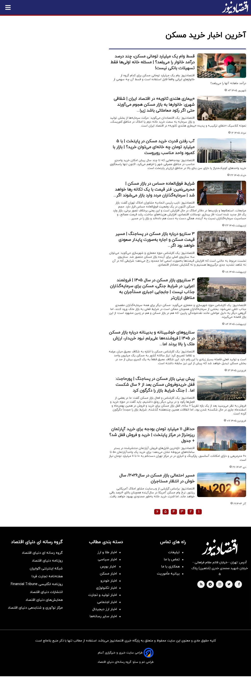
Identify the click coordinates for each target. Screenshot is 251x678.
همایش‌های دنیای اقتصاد (44, 600)
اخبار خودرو (108, 580)
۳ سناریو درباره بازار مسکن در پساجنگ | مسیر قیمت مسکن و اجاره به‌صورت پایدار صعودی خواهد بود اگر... (155, 240)
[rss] (201, 584)
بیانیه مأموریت (168, 573)
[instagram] (219, 584)
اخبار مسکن (108, 573)
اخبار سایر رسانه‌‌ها (103, 616)
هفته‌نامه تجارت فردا (47, 576)
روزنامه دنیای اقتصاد (47, 560)
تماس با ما (172, 559)
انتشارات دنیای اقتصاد (46, 592)
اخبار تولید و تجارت (102, 595)
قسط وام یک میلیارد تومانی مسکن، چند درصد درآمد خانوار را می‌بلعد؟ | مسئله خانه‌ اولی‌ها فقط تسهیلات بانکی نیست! (153, 62)
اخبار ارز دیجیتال (104, 609)
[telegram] (210, 584)
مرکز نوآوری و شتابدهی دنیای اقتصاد (35, 607)
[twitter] (228, 584)
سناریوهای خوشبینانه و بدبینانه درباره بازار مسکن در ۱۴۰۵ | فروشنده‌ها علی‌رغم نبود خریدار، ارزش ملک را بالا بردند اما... (152, 338)
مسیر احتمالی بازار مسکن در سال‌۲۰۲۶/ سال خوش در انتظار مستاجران (157, 478)
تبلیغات (174, 552)
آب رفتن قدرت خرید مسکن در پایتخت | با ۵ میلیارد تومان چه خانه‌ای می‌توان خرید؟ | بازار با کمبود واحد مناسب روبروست (154, 147)
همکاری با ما (170, 566)
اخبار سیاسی (107, 559)
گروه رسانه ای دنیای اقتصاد (42, 552)
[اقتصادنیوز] (220, 547)
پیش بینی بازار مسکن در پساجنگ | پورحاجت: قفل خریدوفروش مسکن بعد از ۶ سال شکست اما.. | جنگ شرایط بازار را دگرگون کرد (155, 385)
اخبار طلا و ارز (107, 552)
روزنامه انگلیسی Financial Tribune (37, 584)
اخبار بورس (108, 566)
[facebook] (239, 584)
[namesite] (235, 7)
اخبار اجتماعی (107, 602)
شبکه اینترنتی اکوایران (46, 568)
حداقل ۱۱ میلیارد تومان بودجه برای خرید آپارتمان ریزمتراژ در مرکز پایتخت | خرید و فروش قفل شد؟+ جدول (152, 435)
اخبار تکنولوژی (106, 588)
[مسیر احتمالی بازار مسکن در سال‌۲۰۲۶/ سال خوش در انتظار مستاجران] (221, 485)
